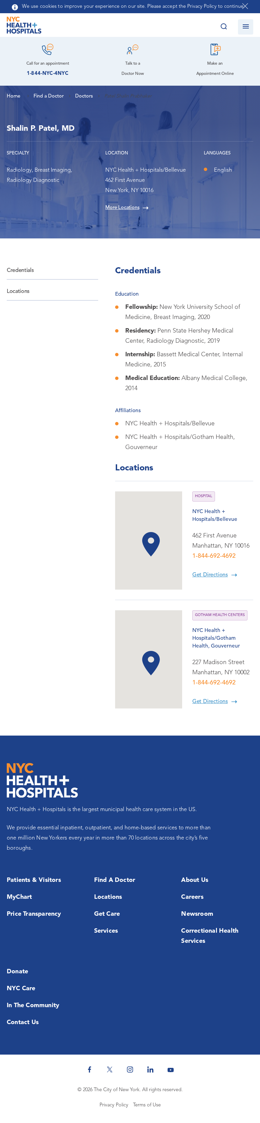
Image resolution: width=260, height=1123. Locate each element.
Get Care (107, 914)
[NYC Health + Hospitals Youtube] (170, 1069)
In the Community (33, 1005)
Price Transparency (34, 914)
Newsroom (197, 914)
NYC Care (21, 989)
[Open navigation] (245, 27)
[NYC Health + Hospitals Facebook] (89, 1069)
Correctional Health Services (209, 936)
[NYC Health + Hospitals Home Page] (24, 27)
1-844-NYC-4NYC (47, 73)
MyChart (19, 897)
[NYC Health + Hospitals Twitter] (109, 1069)
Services (106, 931)
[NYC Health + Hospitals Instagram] (130, 1069)
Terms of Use (147, 1105)
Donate (17, 972)
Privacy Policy (114, 1105)
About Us (194, 880)
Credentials (20, 270)
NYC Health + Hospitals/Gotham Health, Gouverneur (216, 638)
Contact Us (23, 1022)
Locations (18, 291)
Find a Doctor (114, 880)
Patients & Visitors (34, 880)
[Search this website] (223, 27)
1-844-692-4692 (214, 556)
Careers (192, 897)
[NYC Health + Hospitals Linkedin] (150, 1069)
